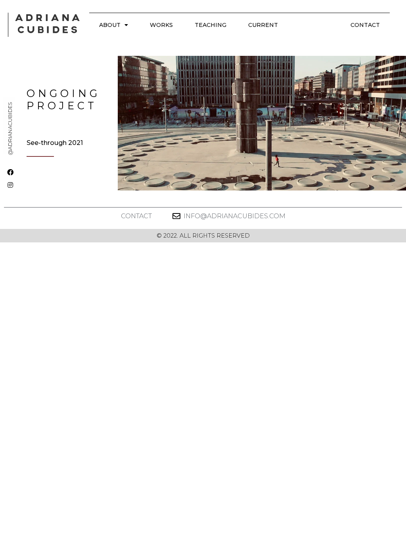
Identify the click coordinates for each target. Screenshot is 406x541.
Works (161, 25)
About (110, 25)
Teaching (210, 25)
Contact (365, 25)
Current (263, 25)
